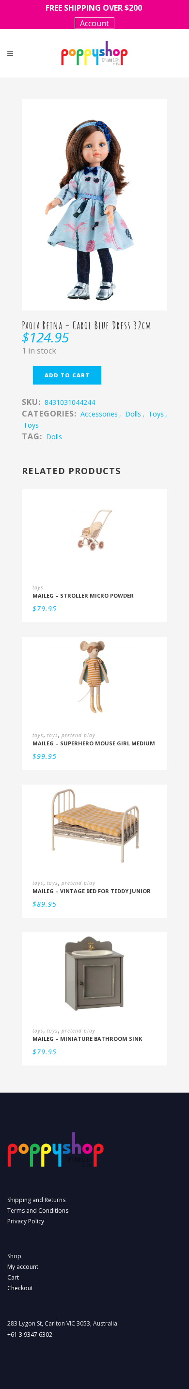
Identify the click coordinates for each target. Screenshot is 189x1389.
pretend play (78, 735)
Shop (14, 1256)
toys (156, 413)
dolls (133, 413)
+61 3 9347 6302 (29, 1334)
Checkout (20, 1288)
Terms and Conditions (37, 1210)
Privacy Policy (25, 1221)
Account (94, 23)
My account (22, 1267)
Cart (13, 1277)
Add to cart (67, 375)
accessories (99, 413)
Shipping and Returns (36, 1200)
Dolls (54, 436)
